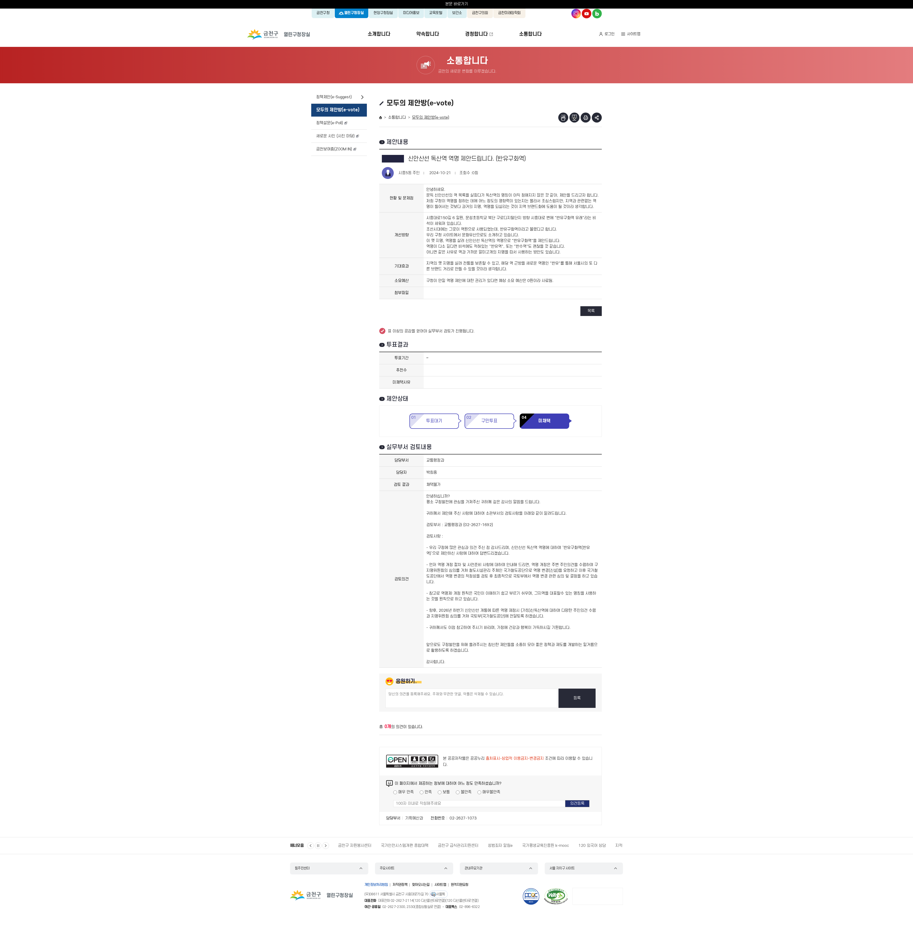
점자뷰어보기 (563, 118)
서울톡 (440, 894)
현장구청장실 (383, 13)
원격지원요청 (459, 885)
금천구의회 (480, 13)
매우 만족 (406, 792)
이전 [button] (310, 845)
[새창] (556, 896)
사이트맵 (633, 34)
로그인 (610, 34)
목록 (591, 311)
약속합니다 (427, 34)
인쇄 (586, 118)
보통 (446, 792)
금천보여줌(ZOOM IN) (334, 149)
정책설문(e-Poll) (329, 123)
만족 (428, 792)
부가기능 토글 (597, 118)
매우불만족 (491, 792)
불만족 (466, 792)
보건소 (457, 13)
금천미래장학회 (509, 13)
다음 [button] (325, 845)
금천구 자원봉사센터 (354, 845)
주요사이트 (387, 868)
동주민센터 (302, 868)
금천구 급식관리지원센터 (458, 845)
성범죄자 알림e (500, 845)
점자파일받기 (574, 118)
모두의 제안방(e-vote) (337, 110)
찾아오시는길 (421, 885)
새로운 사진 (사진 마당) (335, 136)
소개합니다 (379, 34)
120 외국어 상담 (592, 845)
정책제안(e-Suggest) (334, 97)
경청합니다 (476, 34)
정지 (318, 845)
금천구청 (323, 13)
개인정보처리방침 (376, 885)
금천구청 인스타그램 (576, 13)
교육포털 (435, 13)
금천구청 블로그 (597, 13)
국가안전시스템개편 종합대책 (404, 845)
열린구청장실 (354, 13)
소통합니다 (530, 34)
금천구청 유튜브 (586, 13)
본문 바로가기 (456, 4)
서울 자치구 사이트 (561, 868)
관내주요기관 (473, 868)
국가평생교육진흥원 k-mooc (545, 845)
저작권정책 (400, 885)
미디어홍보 (411, 13)
